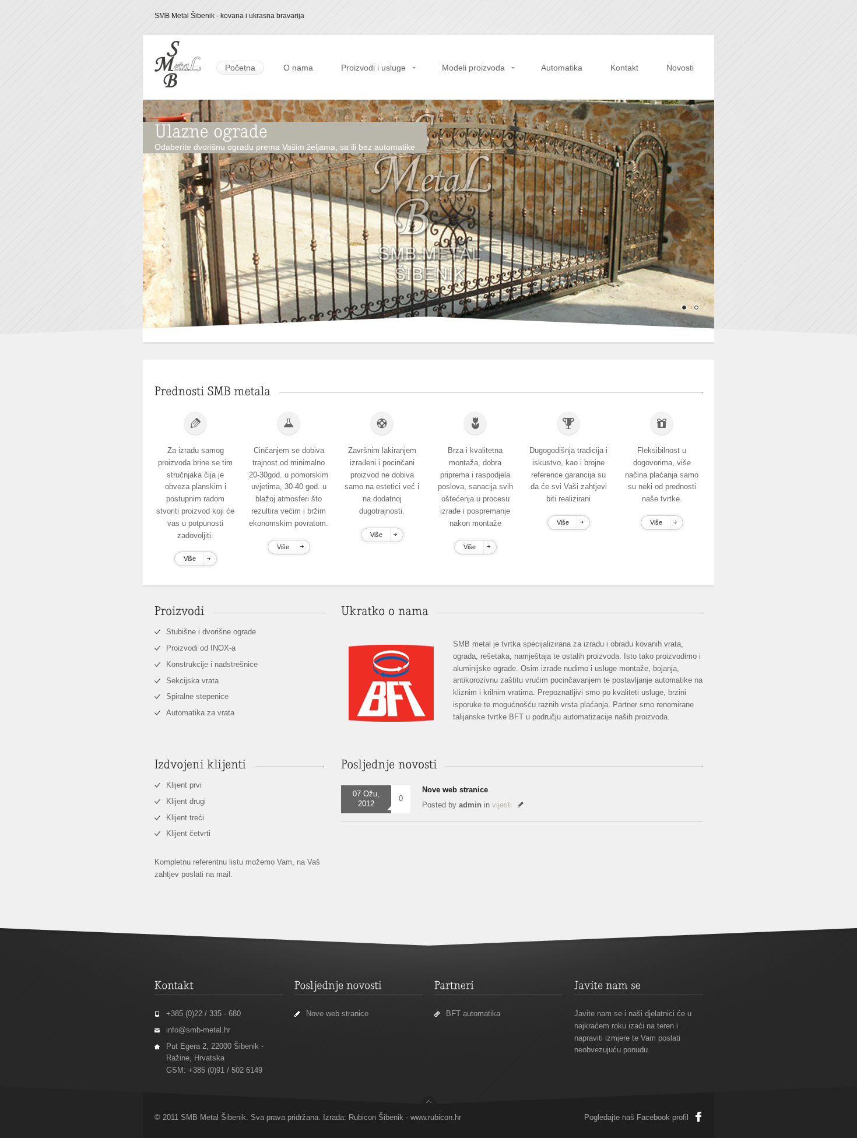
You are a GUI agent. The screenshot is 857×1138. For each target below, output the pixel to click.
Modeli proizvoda (473, 67)
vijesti (502, 804)
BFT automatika (473, 1013)
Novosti (680, 67)
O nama (298, 67)
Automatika (561, 67)
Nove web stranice (455, 789)
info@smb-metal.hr (198, 1029)
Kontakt (624, 67)
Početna (240, 67)
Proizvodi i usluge (373, 67)
